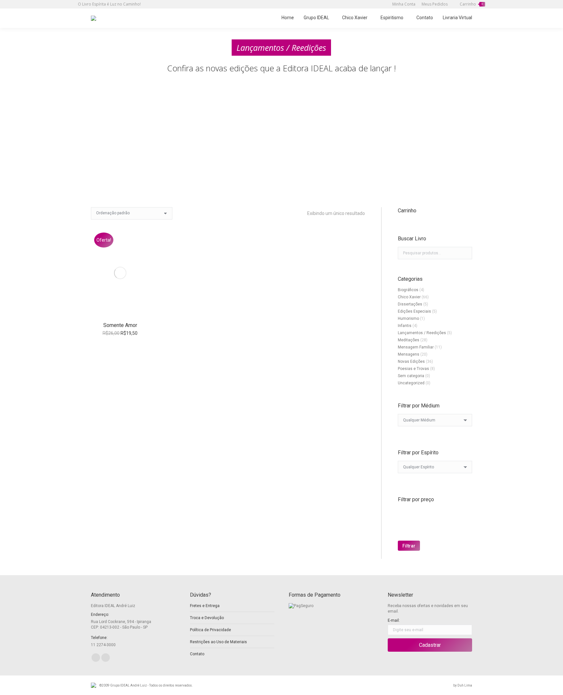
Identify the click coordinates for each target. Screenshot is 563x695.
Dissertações (410, 304)
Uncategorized (411, 383)
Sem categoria (411, 376)
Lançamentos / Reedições (422, 333)
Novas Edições (411, 361)
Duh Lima (464, 685)
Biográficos (408, 290)
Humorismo (408, 318)
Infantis (404, 325)
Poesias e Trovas (413, 368)
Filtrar (408, 545)
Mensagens (408, 354)
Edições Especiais (414, 311)
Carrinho (471, 4)
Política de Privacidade (210, 630)
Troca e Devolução (207, 618)
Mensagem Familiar (416, 347)
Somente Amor (120, 325)
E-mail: (394, 620)
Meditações (408, 340)
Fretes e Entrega (205, 605)
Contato (197, 654)
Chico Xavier (409, 297)
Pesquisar (465, 253)
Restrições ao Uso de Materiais (218, 642)
